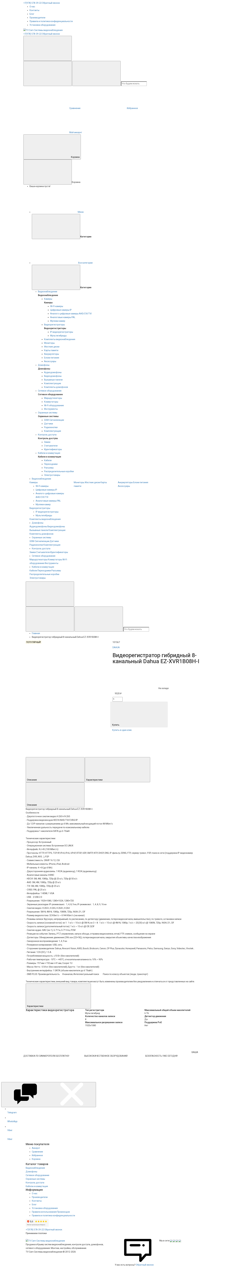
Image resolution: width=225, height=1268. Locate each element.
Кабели (48, 460)
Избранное (37, 1155)
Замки (47, 442)
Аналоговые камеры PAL (62, 317)
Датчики (48, 423)
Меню (81, 212)
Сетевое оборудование (50, 391)
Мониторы (49, 343)
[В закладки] (51, 683)
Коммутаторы (51, 402)
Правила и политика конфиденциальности (51, 21)
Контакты (34, 10)
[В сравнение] (51, 657)
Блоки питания (51, 357)
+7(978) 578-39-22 (32, 3)
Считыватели (51, 445)
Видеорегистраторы (54, 324)
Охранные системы (47, 412)
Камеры (48, 299)
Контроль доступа (47, 434)
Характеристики (94, 780)
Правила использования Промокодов (51, 1212)
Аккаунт (36, 1148)
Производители (37, 17)
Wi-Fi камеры (56, 306)
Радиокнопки (51, 427)
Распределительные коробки (59, 471)
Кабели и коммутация (49, 453)
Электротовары (52, 475)
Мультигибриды (58, 335)
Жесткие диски (51, 346)
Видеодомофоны (53, 376)
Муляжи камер (57, 321)
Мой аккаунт (75, 132)
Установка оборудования (42, 25)
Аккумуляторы (51, 354)
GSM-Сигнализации (54, 420)
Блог (32, 14)
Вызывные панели (53, 379)
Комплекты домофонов (56, 387)
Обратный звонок (51, 3)
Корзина (75, 157)
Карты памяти (51, 350)
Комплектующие (52, 383)
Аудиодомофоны (53, 372)
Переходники (51, 464)
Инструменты (51, 409)
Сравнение (37, 1151)
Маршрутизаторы (53, 398)
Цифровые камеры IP (61, 310)
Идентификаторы (53, 449)
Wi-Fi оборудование (54, 405)
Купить (116, 725)
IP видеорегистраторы (61, 332)
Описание (32, 780)
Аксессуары (50, 361)
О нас (32, 6)
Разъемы (49, 467)
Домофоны (43, 365)
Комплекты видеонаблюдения (59, 339)
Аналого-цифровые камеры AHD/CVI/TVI (71, 313)
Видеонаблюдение (47, 291)
